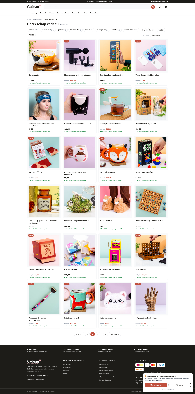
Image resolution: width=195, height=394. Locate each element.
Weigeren (179, 385)
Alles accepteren (156, 385)
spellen (116, 30)
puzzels (62, 30)
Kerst (65, 374)
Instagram (40, 380)
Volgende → (114, 334)
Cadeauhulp (32, 13)
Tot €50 (31, 35)
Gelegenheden (62, 13)
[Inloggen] (160, 7)
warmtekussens (130, 30)
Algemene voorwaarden (107, 377)
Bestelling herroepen (106, 371)
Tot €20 (161, 30)
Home (29, 19)
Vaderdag (66, 371)
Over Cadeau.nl (104, 374)
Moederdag (67, 367)
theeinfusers (48, 30)
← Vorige (79, 334)
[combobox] (99, 7)
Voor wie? (75, 13)
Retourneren (103, 367)
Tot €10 (151, 30)
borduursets (75, 30)
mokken (33, 30)
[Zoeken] (153, 7)
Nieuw (51, 13)
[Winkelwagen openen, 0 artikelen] (165, 7)
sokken (89, 30)
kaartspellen (102, 30)
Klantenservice (104, 364)
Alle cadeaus (94, 13)
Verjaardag (67, 364)
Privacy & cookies (105, 380)
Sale (85, 13)
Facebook (31, 380)
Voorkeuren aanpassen (167, 389)
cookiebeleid (158, 380)
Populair (43, 13)
